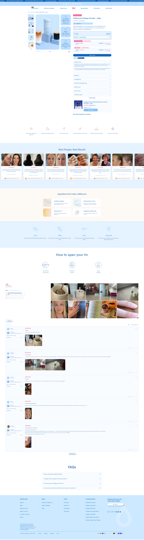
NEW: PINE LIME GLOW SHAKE (46, 0)
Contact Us (66, 505)
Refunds (45, 533)
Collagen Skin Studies (90, 502)
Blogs (21, 505)
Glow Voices (66, 511)
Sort (129, 324)
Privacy (39, 533)
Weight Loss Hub (24, 511)
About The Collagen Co (47, 502)
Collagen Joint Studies (91, 514)
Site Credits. (32, 533)
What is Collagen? (46, 505)
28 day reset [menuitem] (97, 8)
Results (21, 517)
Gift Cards (66, 502)
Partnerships (67, 508)
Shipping (52, 533)
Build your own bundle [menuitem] (49, 8)
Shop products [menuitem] (35, 8)
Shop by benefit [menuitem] (84, 8)
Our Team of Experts (24, 514)
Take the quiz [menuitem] (109, 8)
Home (29, 12)
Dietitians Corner (24, 508)
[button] (79, 21)
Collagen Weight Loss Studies (92, 517)
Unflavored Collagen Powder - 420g (15, 333)
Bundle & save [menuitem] (63, 8)
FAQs (43, 508)
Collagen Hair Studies (91, 505)
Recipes (22, 502)
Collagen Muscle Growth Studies (93, 520)
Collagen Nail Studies (90, 508)
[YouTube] (120, 512)
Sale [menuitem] (74, 8)
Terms (57, 533)
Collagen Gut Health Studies (92, 511)
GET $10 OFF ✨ (116, 504)
